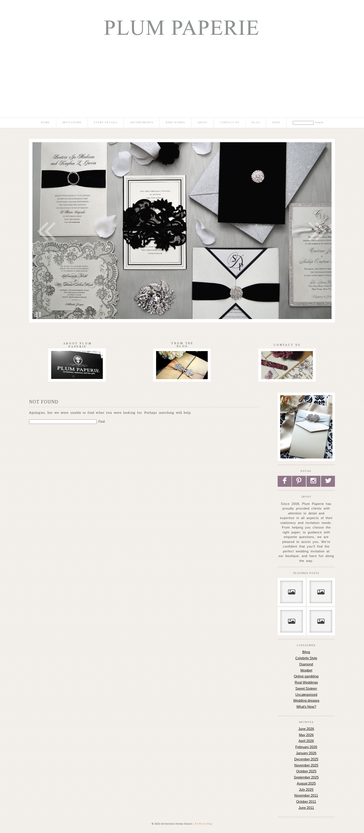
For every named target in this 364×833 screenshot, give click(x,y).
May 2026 (306, 735)
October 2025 (306, 771)
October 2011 (306, 801)
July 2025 (306, 789)
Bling (306, 652)
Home (45, 122)
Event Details (105, 122)
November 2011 (306, 795)
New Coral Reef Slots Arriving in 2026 (291, 591)
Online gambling (306, 676)
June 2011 (306, 808)
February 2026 (306, 747)
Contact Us (229, 122)
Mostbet (306, 670)
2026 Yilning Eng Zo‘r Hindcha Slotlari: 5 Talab (291, 624)
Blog (256, 122)
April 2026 (306, 741)
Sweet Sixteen (306, 688)
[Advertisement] (182, 74)
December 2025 (306, 759)
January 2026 (306, 753)
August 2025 (306, 783)
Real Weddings (306, 682)
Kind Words (175, 122)
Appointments (141, 122)
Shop (276, 122)
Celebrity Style (306, 658)
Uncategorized (306, 694)
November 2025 (306, 765)
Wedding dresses (306, 700)
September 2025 (306, 777)
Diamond (306, 664)
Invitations (72, 122)
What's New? (306, 707)
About (203, 122)
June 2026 (306, 729)
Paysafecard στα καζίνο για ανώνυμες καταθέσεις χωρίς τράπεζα (320, 624)
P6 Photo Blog (203, 823)
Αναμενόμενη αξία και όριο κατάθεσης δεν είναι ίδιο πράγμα (320, 593)
